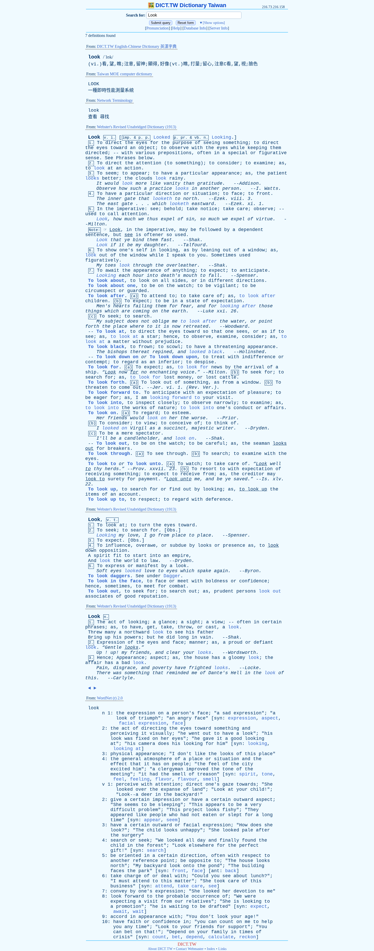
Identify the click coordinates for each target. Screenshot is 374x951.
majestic (203, 428)
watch (185, 285)
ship (90, 372)
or (253, 152)
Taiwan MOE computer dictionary (124, 74)
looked (132, 570)
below (145, 158)
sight (193, 622)
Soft (102, 570)
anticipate (254, 270)
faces (117, 870)
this (90, 678)
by (227, 229)
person (230, 188)
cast (211, 627)
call (113, 214)
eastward (203, 203)
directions (250, 280)
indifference (259, 356)
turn (144, 525)
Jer (156, 387)
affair (93, 662)
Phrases (126, 158)
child (257, 789)
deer (146, 794)
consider (228, 163)
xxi (221, 311)
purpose (182, 142)
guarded (137, 290)
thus (152, 219)
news (216, 367)
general (131, 758)
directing (153, 728)
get (151, 627)
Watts (271, 188)
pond (214, 865)
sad (226, 713)
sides (179, 280)
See (109, 158)
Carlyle (123, 678)
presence (234, 545)
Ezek (219, 198)
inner (115, 198)
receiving (97, 474)
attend (158, 295)
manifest (147, 565)
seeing (211, 142)
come (124, 387)
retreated (195, 326)
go (152, 535)
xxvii (157, 468)
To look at (110, 331)
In (100, 208)
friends (117, 418)
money (185, 377)
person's (183, 713)
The (100, 198)
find (174, 489)
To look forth (106, 382)
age (249, 916)
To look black (106, 346)
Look (94, 137)
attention (148, 163)
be (193, 229)
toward (118, 147)
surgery (131, 835)
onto (188, 865)
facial (191, 825)
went (194, 733)
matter (121, 341)
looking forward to (175, 397)
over (141, 789)
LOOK (93, 84)
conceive (180, 423)
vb (196, 138)
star (152, 336)
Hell (236, 672)
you (201, 255)
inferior (169, 362)
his (190, 632)
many (110, 632)
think (221, 423)
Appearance (131, 657)
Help (176, 28)
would (112, 183)
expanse (170, 789)
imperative (131, 208)
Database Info (195, 28)
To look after (106, 295)
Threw (95, 632)
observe (179, 147)
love (132, 535)
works (140, 407)
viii (236, 198)
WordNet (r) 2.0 (110, 698)
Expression (111, 642)
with (197, 147)
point (266, 321)
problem (148, 809)
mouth (190, 275)
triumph (148, 718)
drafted (218, 906)
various (145, 152)
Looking (221, 137)
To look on (102, 412)
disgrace (124, 667)
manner (197, 642)
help (267, 921)
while (238, 147)
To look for (103, 367)
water (238, 321)
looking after (238, 306)
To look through (109, 453)
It (99, 183)
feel (214, 764)
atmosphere (158, 758)
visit (224, 397)
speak (179, 255)
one (229, 331)
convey (118, 891)
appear (139, 173)
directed (96, 152)
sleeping (169, 804)
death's (170, 275)
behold (172, 208)
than (188, 183)
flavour (187, 779)
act (112, 622)
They (253, 809)
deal (166, 875)
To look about (106, 280)
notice (208, 208)
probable (177, 896)
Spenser (246, 275)
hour (138, 275)
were (250, 896)
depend (194, 937)
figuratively (102, 260)
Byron (252, 570)
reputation (152, 596)
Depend (177, 931)
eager (101, 397)
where (137, 326)
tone (228, 769)
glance (167, 622)
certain (272, 622)
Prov (138, 468)
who (173, 814)
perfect (249, 845)
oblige (160, 321)
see (154, 208)
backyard (186, 794)
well (275, 463)
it (121, 245)
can (212, 921)
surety (116, 479)
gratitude (209, 183)
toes (110, 265)
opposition (113, 550)
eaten (210, 814)
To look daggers (109, 576)
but (117, 234)
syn (218, 718)
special (238, 152)
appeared (121, 814)
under (154, 576)
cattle (228, 377)
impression (166, 799)
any (128, 926)
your (208, 397)
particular (195, 173)
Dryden (258, 428)
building (253, 865)
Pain (102, 667)
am (144, 397)
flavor (163, 779)
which (159, 203)
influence (118, 545)
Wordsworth (242, 652)
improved (197, 769)
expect (217, 270)
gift (116, 850)
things (93, 311)
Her (100, 418)
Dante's (218, 672)
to (256, 142)
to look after (257, 295)
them (275, 147)
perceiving (124, 733)
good (130, 596)
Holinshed (251, 351)
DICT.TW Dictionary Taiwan (190, 5)
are (126, 311)
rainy (176, 178)
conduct (243, 407)
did (170, 637)
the (129, 142)
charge (132, 875)
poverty (162, 667)
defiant (263, 642)
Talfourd (194, 245)
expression (141, 713)
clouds (144, 178)
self (141, 250)
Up (99, 652)
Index (211, 949)
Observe (106, 188)
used (90, 214)
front (263, 193)
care (242, 208)
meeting (120, 774)
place (120, 326)
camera (146, 743)
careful (215, 443)
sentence (96, 234)
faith (134, 921)
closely (168, 402)
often (204, 152)
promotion (128, 906)
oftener (154, 234)
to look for (193, 367)
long (183, 637)
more (141, 183)
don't (185, 753)
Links (222, 949)
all (165, 280)
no (144, 372)
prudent (224, 591)
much (130, 219)
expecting (123, 901)
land (197, 789)
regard (130, 362)
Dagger (172, 576)
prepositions (175, 152)
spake (204, 570)
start (140, 555)
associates (99, 596)
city (247, 764)
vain (205, 637)
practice (161, 188)
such (135, 188)
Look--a (128, 794)
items (92, 494)
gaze (228, 784)
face (236, 193)
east (113, 203)
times (246, 931)
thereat (140, 351)
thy (98, 468)
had (154, 774)
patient (277, 173)
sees (242, 331)
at (110, 168)
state (193, 301)
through (142, 265)
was (117, 672)
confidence (253, 581)
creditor (253, 474)
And (92, 560)
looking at (127, 748)
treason (207, 774)
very (256, 804)
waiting (179, 906)
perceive (127, 784)
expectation (226, 301)
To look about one (112, 285)
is (138, 234)
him (221, 743)
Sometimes (223, 255)
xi (250, 203)
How (243, 825)
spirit (102, 555)
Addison (249, 183)
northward (137, 632)
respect (148, 499)
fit (117, 555)
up (264, 489)
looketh (162, 198)
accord (118, 916)
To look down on (117, 356)
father (205, 632)
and (201, 306)
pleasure (259, 392)
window (256, 250)
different (221, 280)
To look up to (106, 499)
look (94, 57)
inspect (145, 402)
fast (166, 239)
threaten (96, 387)
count (227, 921)
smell (179, 774)
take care (190, 886)
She (268, 784)
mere (127, 433)
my (138, 245)
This (197, 804)
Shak (194, 239)
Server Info (219, 28)
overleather (181, 265)
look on (156, 418)
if (113, 245)
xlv (277, 479)
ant (215, 870)
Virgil (138, 428)
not (145, 321)
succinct (175, 428)
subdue (178, 545)
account (128, 494)
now (176, 326)
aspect (158, 657)
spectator (148, 433)
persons (246, 591)
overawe (146, 545)
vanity (172, 183)
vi (169, 387)
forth (92, 326)
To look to (102, 463)
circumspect (100, 290)
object (146, 147)
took (219, 881)
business (121, 886)
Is (264, 479)
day (201, 840)
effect (118, 764)
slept (235, 814)
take (192, 208)
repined (162, 351)
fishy (229, 809)
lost (169, 377)
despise (204, 362)
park (144, 870)
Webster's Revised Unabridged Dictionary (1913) (136, 127)
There (103, 672)
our (179, 901)
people (180, 764)
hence (171, 336)
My (99, 265)
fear (186, 306)
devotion (245, 891)
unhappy (190, 830)
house (202, 657)
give (116, 799)
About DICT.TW (160, 949)
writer (225, 428)
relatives (198, 901)
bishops (117, 351)
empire (180, 555)
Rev (193, 387)
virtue (264, 219)
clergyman (170, 769)
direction (168, 193)
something (235, 142)
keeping (257, 147)
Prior (229, 418)
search (141, 316)
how (123, 188)
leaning (210, 250)
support (238, 926)
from (228, 382)
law (154, 560)
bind (138, 239)
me (175, 321)
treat (218, 356)
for (154, 142)
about (241, 875)
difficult (123, 809)
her (173, 418)
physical (121, 753)
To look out (111, 443)
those (266, 306)
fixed (143, 738)
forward (134, 896)
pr (183, 138)
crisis (121, 937)
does (132, 321)
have (166, 173)
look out (270, 591)
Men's (103, 306)
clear (173, 652)
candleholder (141, 438)
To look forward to (113, 392)
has (216, 657)
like (155, 183)
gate (130, 198)
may (183, 229)
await (112, 270)
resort (208, 468)
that (144, 198)
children (96, 301)
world (131, 560)
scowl (173, 346)
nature (166, 407)
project (193, 809)
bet (128, 931)
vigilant (225, 285)
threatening (229, 346)
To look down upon (173, 356)
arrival (254, 367)
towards (246, 784)
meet (183, 581)
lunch (257, 875)
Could (201, 875)
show (111, 250)
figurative (273, 152)
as (281, 163)
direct (113, 142)
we (141, 219)
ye (127, 239)
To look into (105, 402)
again (221, 570)
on (155, 280)
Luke (208, 311)
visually (161, 733)
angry (185, 718)
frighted (200, 667)
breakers (119, 448)
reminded (177, 672)
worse (199, 418)
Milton (96, 224)
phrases (95, 627)
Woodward (236, 326)
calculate (221, 937)
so (203, 219)
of (197, 142)
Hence (104, 657)
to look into (102, 407)
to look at (124, 336)
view (149, 423)
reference (145, 860)
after (263, 830)
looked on (114, 428)
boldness (217, 581)
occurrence (206, 896)
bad (126, 662)
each (124, 275)
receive (190, 474)
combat (177, 586)
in (217, 152)
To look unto (144, 463)
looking (168, 250)
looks (92, 178)
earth (179, 311)
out (227, 250)
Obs (171, 530)
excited (120, 769)
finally (229, 840)
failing (142, 306)
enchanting (164, 372)
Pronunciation (157, 28)
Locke (252, 667)
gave (208, 738)
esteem (180, 412)
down (90, 550)
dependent (250, 229)
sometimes (117, 586)
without (142, 341)
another (210, 188)
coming (141, 311)
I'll (102, 438)
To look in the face (114, 581)
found (249, 840)
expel (168, 219)
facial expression (142, 723)
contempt (96, 362)
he (161, 637)
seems (131, 804)
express (115, 565)
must (124, 881)
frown (145, 346)
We (161, 840)
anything (183, 270)
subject (114, 321)
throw (185, 627)
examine (263, 163)
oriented (130, 855)
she (268, 825)
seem (111, 173)
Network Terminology (115, 100)
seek (113, 316)
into (152, 275)
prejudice (167, 341)
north (190, 198)
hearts (121, 306)
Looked (161, 137)
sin (190, 219)
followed (210, 229)
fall (214, 275)
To (100, 142)
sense (92, 158)
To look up (102, 489)
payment (148, 479)
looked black (205, 351)
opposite (200, 860)
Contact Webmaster (190, 949)
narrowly (225, 402)
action (132, 168)
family (219, 931)
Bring (95, 637)
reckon (247, 937)
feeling (140, 779)
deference (218, 499)
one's (126, 250)
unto (186, 479)
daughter (155, 245)
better (110, 178)
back (230, 870)
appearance (226, 173)
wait (138, 911)
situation (204, 193)
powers (132, 637)
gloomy (236, 657)
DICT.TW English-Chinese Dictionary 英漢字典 (137, 46)
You (193, 916)
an (133, 147)
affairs (274, 407)
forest (155, 845)
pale (247, 830)
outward (243, 799)
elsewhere (201, 845)
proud (235, 642)
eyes (141, 142)
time (116, 820)
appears (215, 804)
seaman (261, 443)
